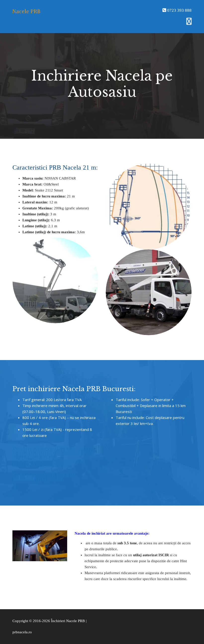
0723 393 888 (179, 10)
